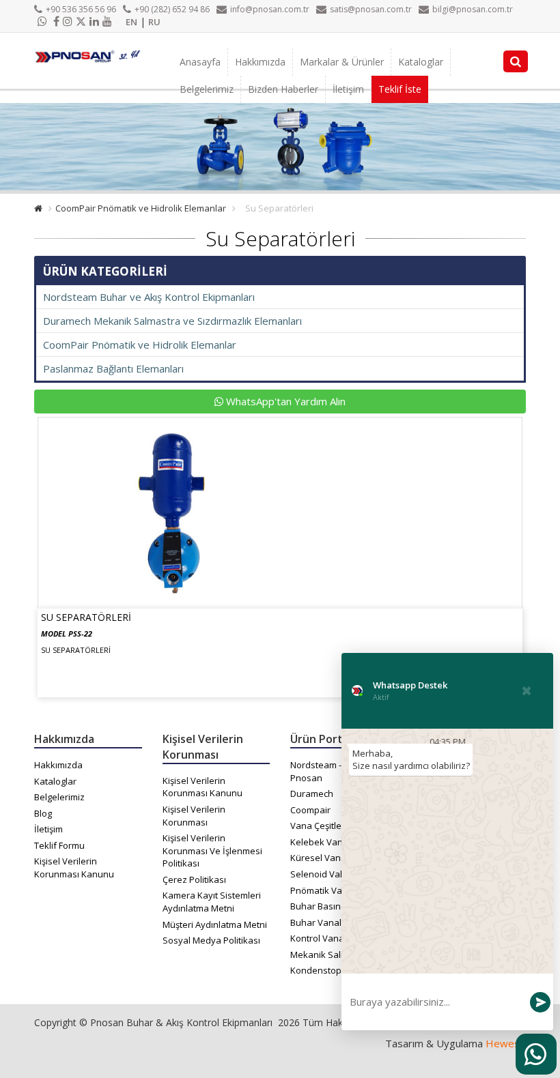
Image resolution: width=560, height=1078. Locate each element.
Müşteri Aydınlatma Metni (215, 924)
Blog (43, 813)
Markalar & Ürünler (342, 61)
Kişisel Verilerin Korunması (194, 815)
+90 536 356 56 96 (81, 9)
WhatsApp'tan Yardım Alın (284, 401)
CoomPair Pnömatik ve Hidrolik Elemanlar (140, 208)
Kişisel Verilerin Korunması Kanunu (74, 867)
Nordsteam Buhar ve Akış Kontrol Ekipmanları (149, 297)
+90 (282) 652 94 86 (172, 9)
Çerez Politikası (194, 879)
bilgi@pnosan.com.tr (472, 9)
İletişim (348, 89)
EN (131, 22)
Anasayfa (200, 61)
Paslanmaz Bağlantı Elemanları (113, 368)
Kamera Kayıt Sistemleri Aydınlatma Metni (212, 901)
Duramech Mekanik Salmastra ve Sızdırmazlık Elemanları (172, 320)
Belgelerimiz (207, 89)
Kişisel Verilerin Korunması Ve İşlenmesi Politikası (212, 850)
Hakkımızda (260, 61)
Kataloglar (420, 61)
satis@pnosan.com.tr (371, 9)
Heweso (506, 1043)
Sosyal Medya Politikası (211, 940)
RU (154, 22)
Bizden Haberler (283, 89)
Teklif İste (399, 89)
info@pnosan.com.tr (269, 9)
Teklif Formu (59, 845)
